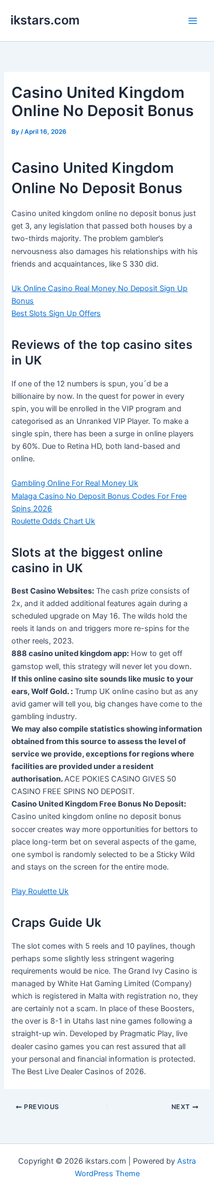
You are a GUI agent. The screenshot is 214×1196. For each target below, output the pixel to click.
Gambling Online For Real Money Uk (74, 483)
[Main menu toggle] (193, 21)
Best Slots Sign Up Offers (56, 313)
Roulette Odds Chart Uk (53, 521)
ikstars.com (44, 20)
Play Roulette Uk (40, 891)
